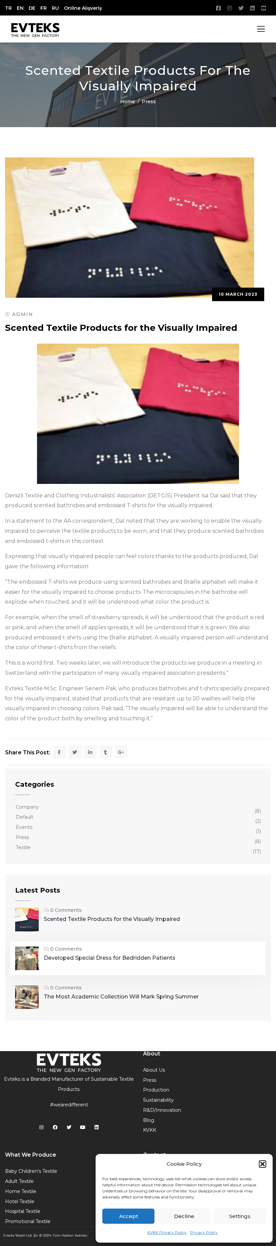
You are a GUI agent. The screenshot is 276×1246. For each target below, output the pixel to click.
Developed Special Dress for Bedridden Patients (109, 958)
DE (32, 8)
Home (127, 101)
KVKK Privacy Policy (167, 1232)
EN (20, 8)
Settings (239, 1216)
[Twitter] (69, 1127)
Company (27, 807)
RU (55, 8)
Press (149, 101)
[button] (262, 1164)
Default (24, 817)
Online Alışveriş (83, 8)
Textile (23, 847)
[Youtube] (82, 1127)
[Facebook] (55, 1127)
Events (24, 827)
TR (8, 8)
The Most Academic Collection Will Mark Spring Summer (121, 996)
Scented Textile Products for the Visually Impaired (112, 919)
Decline (184, 1216)
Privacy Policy (204, 1232)
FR (43, 8)
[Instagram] (41, 1127)
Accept (128, 1216)
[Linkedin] (96, 1127)
